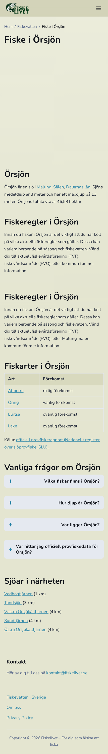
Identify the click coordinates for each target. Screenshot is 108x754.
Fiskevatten (27, 26)
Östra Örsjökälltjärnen (25, 629)
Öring (13, 402)
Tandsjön (13, 603)
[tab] (54, 484)
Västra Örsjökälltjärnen (26, 612)
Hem (8, 26)
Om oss (14, 707)
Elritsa (14, 414)
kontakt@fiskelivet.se (66, 673)
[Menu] (99, 8)
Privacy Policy (20, 718)
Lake (12, 426)
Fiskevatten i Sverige (26, 697)
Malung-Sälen (50, 187)
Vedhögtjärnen (18, 594)
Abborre (16, 391)
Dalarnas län (78, 187)
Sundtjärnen (16, 621)
